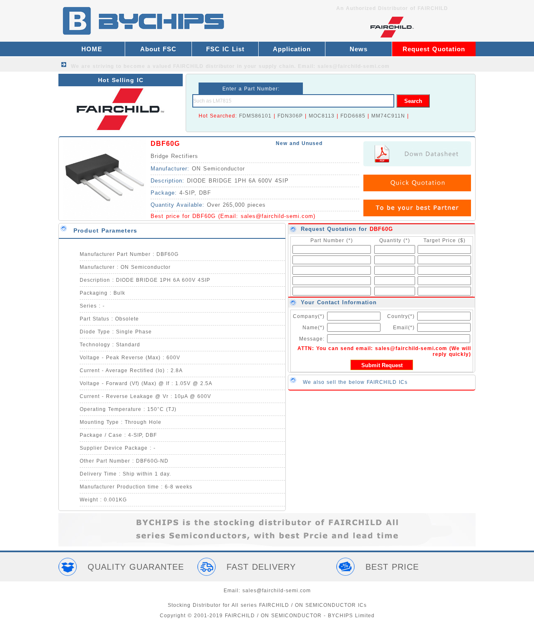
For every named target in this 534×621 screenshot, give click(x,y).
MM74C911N (388, 116)
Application (292, 49)
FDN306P (290, 116)
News (359, 49)
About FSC (158, 49)
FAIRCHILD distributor (204, 66)
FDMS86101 (255, 116)
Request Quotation (434, 49)
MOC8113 (322, 116)
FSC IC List (225, 49)
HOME (91, 49)
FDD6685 (352, 116)
